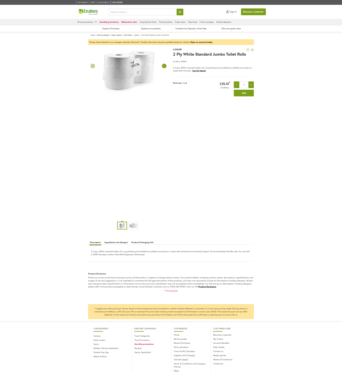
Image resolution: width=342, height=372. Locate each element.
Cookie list (218, 363)
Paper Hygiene (116, 35)
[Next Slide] (164, 66)
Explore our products (151, 28)
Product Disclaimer (207, 286)
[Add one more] (251, 84)
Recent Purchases (182, 342)
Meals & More (100, 356)
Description (95, 242)
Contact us (218, 351)
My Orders (218, 338)
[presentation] (171, 254)
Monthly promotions (144, 344)
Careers (97, 335)
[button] (180, 12)
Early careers (100, 339)
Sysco (96, 344)
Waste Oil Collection (222, 359)
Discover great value (231, 28)
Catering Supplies (103, 35)
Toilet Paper (128, 35)
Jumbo (136, 35)
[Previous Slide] (93, 66)
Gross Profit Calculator (184, 351)
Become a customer (253, 11)
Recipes (138, 348)
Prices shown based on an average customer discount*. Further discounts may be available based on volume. (151, 42)
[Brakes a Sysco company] (88, 12)
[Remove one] (236, 84)
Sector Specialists (142, 352)
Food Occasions (141, 339)
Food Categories (142, 335)
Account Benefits (221, 342)
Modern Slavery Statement (106, 348)
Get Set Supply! (181, 359)
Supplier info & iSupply (184, 355)
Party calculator (181, 347)
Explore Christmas (110, 28)
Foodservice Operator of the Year (191, 28)
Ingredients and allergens (116, 242)
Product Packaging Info (142, 242)
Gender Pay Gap (101, 352)
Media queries (219, 355)
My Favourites (180, 338)
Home (93, 35)
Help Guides (219, 347)
